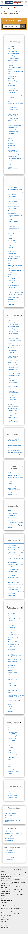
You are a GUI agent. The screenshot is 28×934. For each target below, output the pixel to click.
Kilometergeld (17, 879)
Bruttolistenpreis (18, 889)
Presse (15, 905)
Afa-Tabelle (3, 905)
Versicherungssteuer (18, 894)
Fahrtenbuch (17, 891)
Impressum (16, 913)
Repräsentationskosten (19, 877)
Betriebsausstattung (18, 869)
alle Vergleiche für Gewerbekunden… (5, 925)
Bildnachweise (17, 908)
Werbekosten (17, 874)
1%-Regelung (17, 886)
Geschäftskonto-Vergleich (7, 908)
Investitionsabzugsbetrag (20, 872)
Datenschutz (17, 911)
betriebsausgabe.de (7, 8)
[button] (1, 13)
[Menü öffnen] (2, 2)
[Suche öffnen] (26, 2)
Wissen (16, 8)
